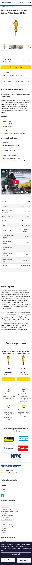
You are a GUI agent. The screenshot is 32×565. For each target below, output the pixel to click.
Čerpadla (3, 513)
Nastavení (16, 554)
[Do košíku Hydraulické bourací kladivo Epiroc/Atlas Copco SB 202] (23, 379)
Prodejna (3, 541)
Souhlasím (23, 560)
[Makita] (23, 448)
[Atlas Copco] (23, 439)
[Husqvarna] (8, 448)
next (30, 361)
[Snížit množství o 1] (23, 60)
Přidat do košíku (16, 67)
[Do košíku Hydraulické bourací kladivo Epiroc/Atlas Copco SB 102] (8, 379)
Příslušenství (4, 522)
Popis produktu (7, 82)
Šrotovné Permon (6, 505)
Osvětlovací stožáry (7, 526)
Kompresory (4, 528)
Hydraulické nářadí (6, 520)
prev (1, 361)
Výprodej (3, 530)
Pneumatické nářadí (7, 515)
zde (2, 550)
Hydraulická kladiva (24, 206)
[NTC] (16, 456)
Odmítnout (8, 560)
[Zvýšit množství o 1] (28, 60)
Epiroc (7, 72)
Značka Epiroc (20, 82)
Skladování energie (6, 524)
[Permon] (8, 439)
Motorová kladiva (6, 518)
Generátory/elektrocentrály (9, 511)
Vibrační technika (6, 509)
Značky (3, 533)
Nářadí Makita (5, 507)
